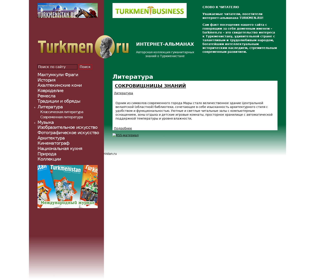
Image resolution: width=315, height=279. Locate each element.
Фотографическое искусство (68, 132)
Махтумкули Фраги (58, 74)
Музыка (46, 122)
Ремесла (47, 96)
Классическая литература (61, 112)
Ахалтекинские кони (60, 85)
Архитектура (51, 138)
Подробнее (123, 128)
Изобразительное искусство (68, 127)
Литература (123, 93)
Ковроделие (50, 90)
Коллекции (49, 159)
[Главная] (83, 47)
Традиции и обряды (59, 101)
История (47, 80)
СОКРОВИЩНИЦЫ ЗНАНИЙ (150, 85)
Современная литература (61, 117)
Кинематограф (53, 143)
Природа (47, 153)
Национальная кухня (60, 148)
